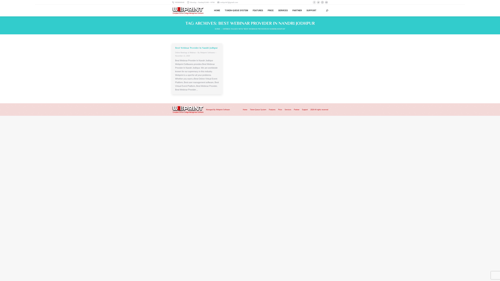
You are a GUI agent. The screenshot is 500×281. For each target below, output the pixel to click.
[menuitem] (217, 10)
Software (226, 110)
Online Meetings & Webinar (185, 53)
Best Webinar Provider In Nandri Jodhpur (196, 48)
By (206, 53)
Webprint (219, 110)
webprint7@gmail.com (229, 2)
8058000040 (179, 2)
